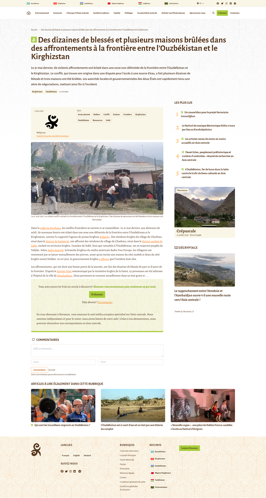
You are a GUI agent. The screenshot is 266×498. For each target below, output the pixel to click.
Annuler (51, 370)
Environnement (42, 13)
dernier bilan (64, 271)
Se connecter (105, 302)
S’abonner (222, 13)
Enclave (116, 114)
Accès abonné (84, 114)
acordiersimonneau (60, 136)
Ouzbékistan (51, 92)
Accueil (34, 30)
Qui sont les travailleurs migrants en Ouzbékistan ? (62, 425)
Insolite (117, 13)
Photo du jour (182, 190)
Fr (200, 3)
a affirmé (104, 259)
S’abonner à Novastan (129, 451)
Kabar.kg (105, 237)
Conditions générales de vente (132, 482)
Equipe (123, 464)
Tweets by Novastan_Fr (184, 311)
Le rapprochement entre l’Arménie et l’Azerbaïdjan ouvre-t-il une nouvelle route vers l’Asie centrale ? (202, 295)
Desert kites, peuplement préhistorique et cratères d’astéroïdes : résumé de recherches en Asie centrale (208, 156)
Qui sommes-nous (197, 13)
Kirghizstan (37, 92)
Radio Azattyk (55, 250)
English (76, 455)
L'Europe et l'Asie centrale (77, 13)
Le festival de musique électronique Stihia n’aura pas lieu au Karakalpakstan (208, 127)
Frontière (127, 114)
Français (65, 455)
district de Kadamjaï (57, 241)
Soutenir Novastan (189, 448)
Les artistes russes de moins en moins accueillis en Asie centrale (203, 141)
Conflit (106, 114)
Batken (97, 114)
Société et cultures (101, 13)
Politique (129, 13)
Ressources (97, 120)
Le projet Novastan (128, 455)
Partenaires (124, 469)
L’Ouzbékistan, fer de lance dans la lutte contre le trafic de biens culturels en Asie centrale (205, 173)
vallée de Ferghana (50, 228)
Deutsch (87, 455)
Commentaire (39, 370)
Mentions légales (127, 473)
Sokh (108, 120)
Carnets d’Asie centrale (147, 13)
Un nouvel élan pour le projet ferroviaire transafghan (204, 114)
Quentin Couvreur (44, 136)
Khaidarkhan (64, 275)
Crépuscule (187, 231)
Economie (57, 13)
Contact (123, 477)
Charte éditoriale (127, 460)
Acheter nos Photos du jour (173, 13)
